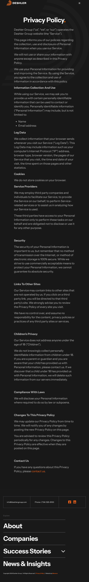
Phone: (38, 502)
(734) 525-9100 (47, 502)
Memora (55, 573)
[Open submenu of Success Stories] (61, 551)
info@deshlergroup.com (17, 502)
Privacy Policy (40, 573)
